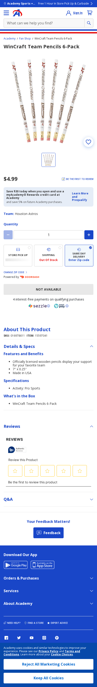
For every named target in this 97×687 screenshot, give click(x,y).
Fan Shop (25, 38)
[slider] (48, 100)
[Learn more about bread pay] (61, 306)
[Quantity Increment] (88, 234)
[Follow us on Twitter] (19, 637)
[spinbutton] (48, 234)
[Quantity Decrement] (8, 234)
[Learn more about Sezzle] (39, 306)
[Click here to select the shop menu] (6, 12)
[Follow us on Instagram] (44, 637)
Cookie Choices (62, 654)
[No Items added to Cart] (89, 12)
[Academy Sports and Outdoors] (17, 12)
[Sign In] (68, 12)
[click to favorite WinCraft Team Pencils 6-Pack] (88, 142)
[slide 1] (48, 160)
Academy (10, 38)
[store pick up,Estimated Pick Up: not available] (18, 255)
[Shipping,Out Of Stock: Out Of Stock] (48, 255)
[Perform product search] (88, 23)
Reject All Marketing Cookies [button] (48, 664)
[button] (81, 197)
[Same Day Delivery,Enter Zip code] (79, 255)
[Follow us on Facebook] (6, 637)
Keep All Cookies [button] (49, 677)
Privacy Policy (48, 651)
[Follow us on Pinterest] (57, 637)
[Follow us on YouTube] (31, 637)
